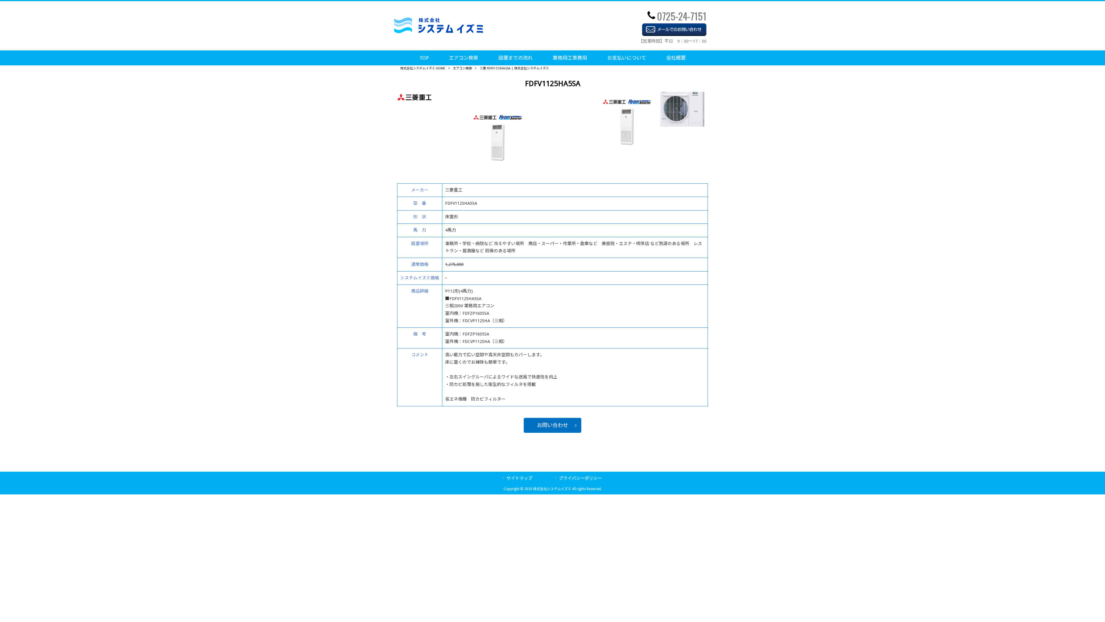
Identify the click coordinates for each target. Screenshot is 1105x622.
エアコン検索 (462, 68)
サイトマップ (519, 478)
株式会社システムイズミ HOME (422, 68)
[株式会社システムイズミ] (438, 32)
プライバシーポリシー (580, 478)
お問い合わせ (552, 425)
